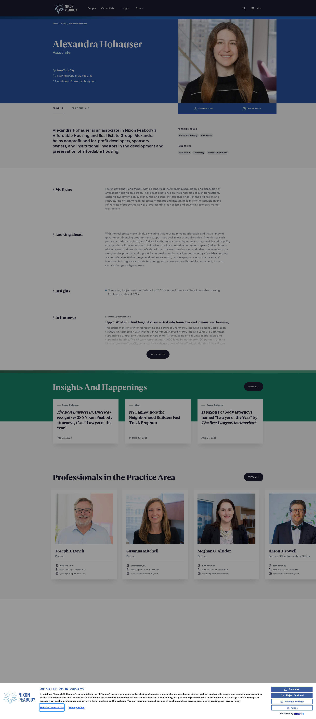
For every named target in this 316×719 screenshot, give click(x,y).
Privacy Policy (76, 707)
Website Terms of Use (52, 707)
